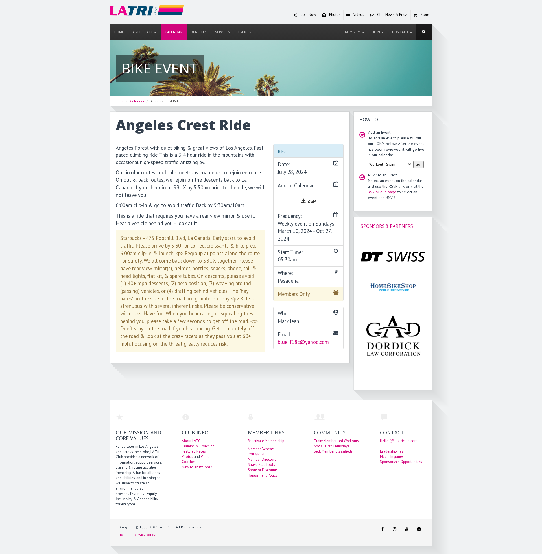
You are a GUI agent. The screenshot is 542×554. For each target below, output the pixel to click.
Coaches (189, 461)
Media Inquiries (392, 456)
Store (424, 14)
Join (377, 32)
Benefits (199, 32)
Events (244, 32)
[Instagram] (394, 529)
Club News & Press (392, 14)
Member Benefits (261, 449)
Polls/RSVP (256, 454)
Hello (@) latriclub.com (399, 440)
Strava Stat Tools (261, 464)
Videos (358, 14)
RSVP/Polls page (382, 191)
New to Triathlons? (197, 467)
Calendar (173, 32)
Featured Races (194, 451)
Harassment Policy (262, 475)
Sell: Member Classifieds (333, 451)
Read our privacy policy (138, 535)
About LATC (143, 32)
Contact (400, 32)
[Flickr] (418, 529)
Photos (334, 14)
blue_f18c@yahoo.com (303, 342)
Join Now (308, 14)
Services (222, 32)
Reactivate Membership (266, 440)
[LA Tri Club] (147, 11)
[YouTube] (406, 529)
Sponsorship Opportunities (401, 461)
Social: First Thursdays (331, 446)
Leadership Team (393, 451)
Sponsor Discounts (263, 470)
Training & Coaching (198, 446)
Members (353, 32)
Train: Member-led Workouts (336, 440)
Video (205, 456)
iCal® (312, 201)
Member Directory (262, 459)
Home (119, 32)
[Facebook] (382, 529)
